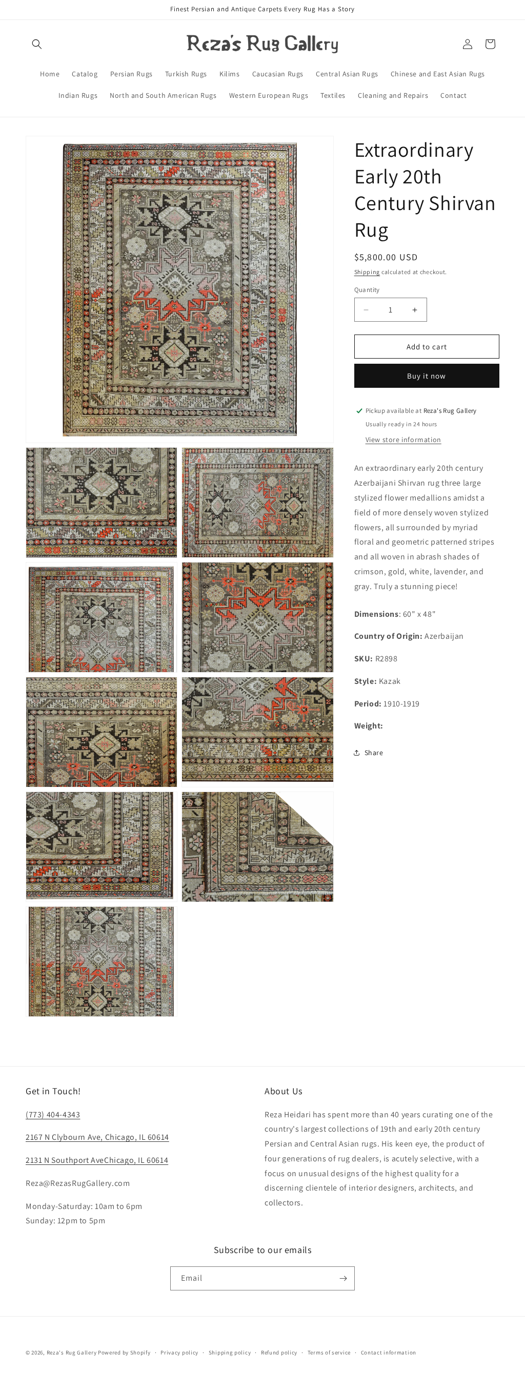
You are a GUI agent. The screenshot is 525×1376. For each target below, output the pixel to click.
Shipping (367, 272)
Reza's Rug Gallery (72, 1352)
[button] (37, 44)
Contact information (388, 1352)
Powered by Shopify (124, 1352)
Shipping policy (230, 1352)
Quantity (367, 289)
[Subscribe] (343, 1278)
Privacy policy (179, 1352)
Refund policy (279, 1352)
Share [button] (374, 752)
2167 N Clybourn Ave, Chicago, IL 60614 (97, 1137)
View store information (403, 439)
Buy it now (426, 376)
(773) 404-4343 (53, 1114)
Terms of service (329, 1352)
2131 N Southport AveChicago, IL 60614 (97, 1160)
